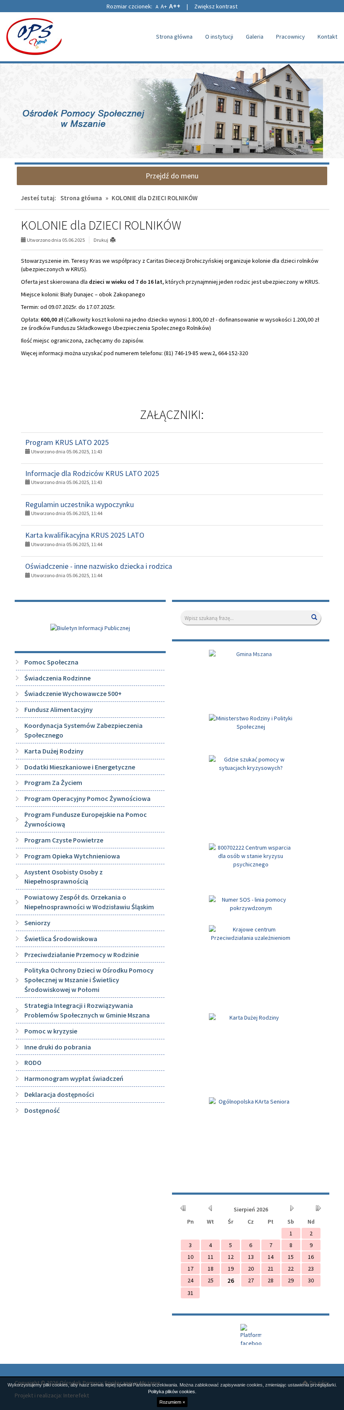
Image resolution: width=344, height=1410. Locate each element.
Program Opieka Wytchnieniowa (72, 856)
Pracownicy (290, 36)
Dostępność (42, 1110)
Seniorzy (37, 922)
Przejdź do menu (172, 176)
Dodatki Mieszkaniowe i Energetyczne (79, 767)
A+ (164, 6)
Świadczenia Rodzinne (57, 678)
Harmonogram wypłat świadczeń (73, 1078)
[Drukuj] (116, 240)
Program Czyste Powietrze (63, 840)
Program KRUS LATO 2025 (67, 442)
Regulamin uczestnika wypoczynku (79, 504)
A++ (174, 6)
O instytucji (219, 36)
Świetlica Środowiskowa (60, 938)
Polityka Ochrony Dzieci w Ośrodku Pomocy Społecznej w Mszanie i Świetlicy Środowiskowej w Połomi (89, 980)
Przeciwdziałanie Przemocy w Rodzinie (81, 954)
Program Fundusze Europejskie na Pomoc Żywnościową (85, 819)
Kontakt (327, 36)
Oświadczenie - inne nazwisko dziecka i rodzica (98, 566)
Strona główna (174, 36)
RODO (33, 1062)
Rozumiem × (172, 1402)
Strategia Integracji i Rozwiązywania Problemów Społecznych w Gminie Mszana (87, 1010)
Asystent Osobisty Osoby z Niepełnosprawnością (63, 877)
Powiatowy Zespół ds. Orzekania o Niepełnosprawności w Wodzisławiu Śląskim (89, 902)
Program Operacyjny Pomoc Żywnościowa (87, 798)
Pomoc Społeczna (51, 662)
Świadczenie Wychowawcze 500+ (73, 693)
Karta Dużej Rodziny (53, 751)
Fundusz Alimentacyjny (58, 709)
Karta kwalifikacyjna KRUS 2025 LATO (84, 535)
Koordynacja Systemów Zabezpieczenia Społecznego (83, 730)
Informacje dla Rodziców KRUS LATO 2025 (92, 473)
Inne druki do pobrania (57, 1047)
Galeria (254, 36)
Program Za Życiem (53, 782)
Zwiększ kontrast (215, 6)
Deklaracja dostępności (59, 1094)
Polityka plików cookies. (172, 1391)
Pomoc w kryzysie (50, 1031)
